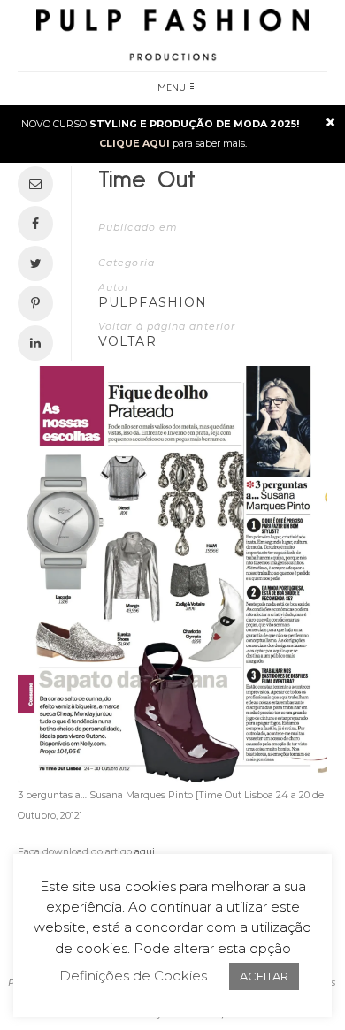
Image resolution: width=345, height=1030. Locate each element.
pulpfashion (152, 302)
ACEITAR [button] (264, 976)
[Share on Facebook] (40, 223)
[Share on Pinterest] (40, 303)
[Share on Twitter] (40, 263)
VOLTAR (127, 341)
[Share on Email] (40, 184)
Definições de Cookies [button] (133, 975)
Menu (172, 88)
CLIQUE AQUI (134, 143)
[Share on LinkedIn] (40, 343)
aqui (144, 851)
